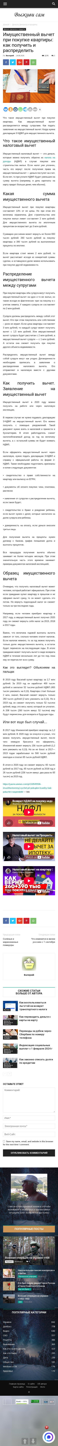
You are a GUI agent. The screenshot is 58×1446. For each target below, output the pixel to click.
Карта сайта (18, 1387)
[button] (54, 4)
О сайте (31, 1384)
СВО (20, 1302)
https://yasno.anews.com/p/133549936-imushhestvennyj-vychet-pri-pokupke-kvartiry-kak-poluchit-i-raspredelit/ (27, 788)
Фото (42, 1387)
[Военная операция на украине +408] (29, 1250)
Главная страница (17, 1384)
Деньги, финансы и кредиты (24, 24)
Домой (6, 24)
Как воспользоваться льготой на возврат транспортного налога (33, 1006)
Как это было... (24, 1289)
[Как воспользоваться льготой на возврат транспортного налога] (10, 1006)
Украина (9, 1262)
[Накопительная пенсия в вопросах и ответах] (9, 1273)
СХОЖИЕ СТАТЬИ (29, 990)
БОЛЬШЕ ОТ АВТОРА (29, 993)
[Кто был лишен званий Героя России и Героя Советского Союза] (9, 1286)
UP (25, 1441)
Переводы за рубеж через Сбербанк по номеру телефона (35, 1034)
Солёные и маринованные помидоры (10, 942)
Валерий (10, 55)
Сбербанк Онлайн (8, 1037)
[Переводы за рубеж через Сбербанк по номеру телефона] (10, 1034)
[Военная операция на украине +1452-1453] (9, 1298)
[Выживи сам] (29, 14)
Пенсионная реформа (27, 1276)
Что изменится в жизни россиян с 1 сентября (43, 940)
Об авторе (42, 1384)
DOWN (33, 1441)
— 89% (21, 1401)
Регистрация (31, 1387)
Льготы (7, 1010)
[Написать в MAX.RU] (49, 1437)
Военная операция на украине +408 (27, 1257)
